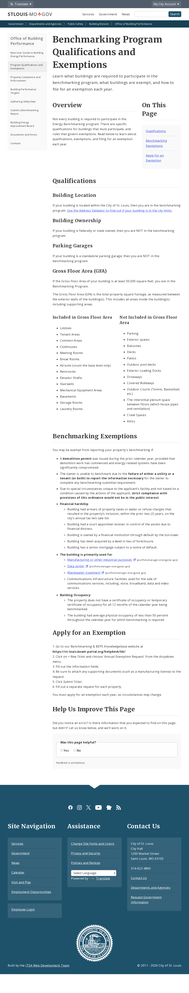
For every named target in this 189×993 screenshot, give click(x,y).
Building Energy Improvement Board (22, 124)
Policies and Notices (85, 863)
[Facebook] (70, 807)
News (126, 14)
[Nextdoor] (109, 807)
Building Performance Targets (23, 91)
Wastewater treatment (84, 573)
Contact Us (139, 878)
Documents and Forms (24, 134)
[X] (88, 807)
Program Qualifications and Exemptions (27, 66)
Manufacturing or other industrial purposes (99, 560)
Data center (76, 566)
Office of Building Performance (133, 24)
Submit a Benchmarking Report (24, 112)
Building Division (99, 24)
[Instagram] (79, 807)
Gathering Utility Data (23, 101)
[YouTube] (98, 807)
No (79, 750)
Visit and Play (21, 882)
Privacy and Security (85, 853)
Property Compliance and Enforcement (25, 78)
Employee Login (23, 909)
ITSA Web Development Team (47, 965)
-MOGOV (30, 14)
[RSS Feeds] (118, 807)
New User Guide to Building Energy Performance (27, 54)
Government (108, 14)
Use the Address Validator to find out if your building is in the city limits (119, 211)
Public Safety (75, 24)
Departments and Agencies (45, 24)
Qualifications (156, 131)
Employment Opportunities (31, 892)
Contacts (16, 143)
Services (88, 14)
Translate (103, 878)
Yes (66, 750)
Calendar (18, 872)
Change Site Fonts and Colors (92, 844)
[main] (94, 403)
